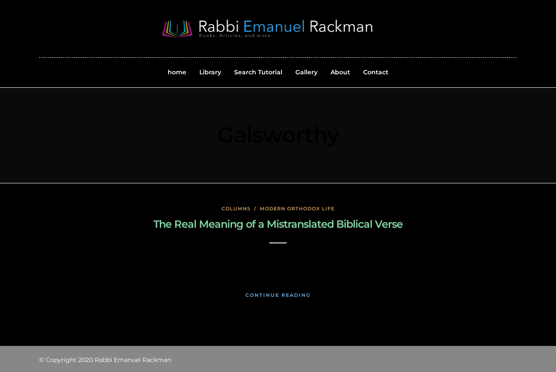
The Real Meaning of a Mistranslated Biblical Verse (278, 224)
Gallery (306, 72)
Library (210, 72)
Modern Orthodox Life (297, 209)
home (177, 72)
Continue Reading (278, 295)
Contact (375, 72)
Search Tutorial (258, 72)
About (340, 72)
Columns (236, 209)
